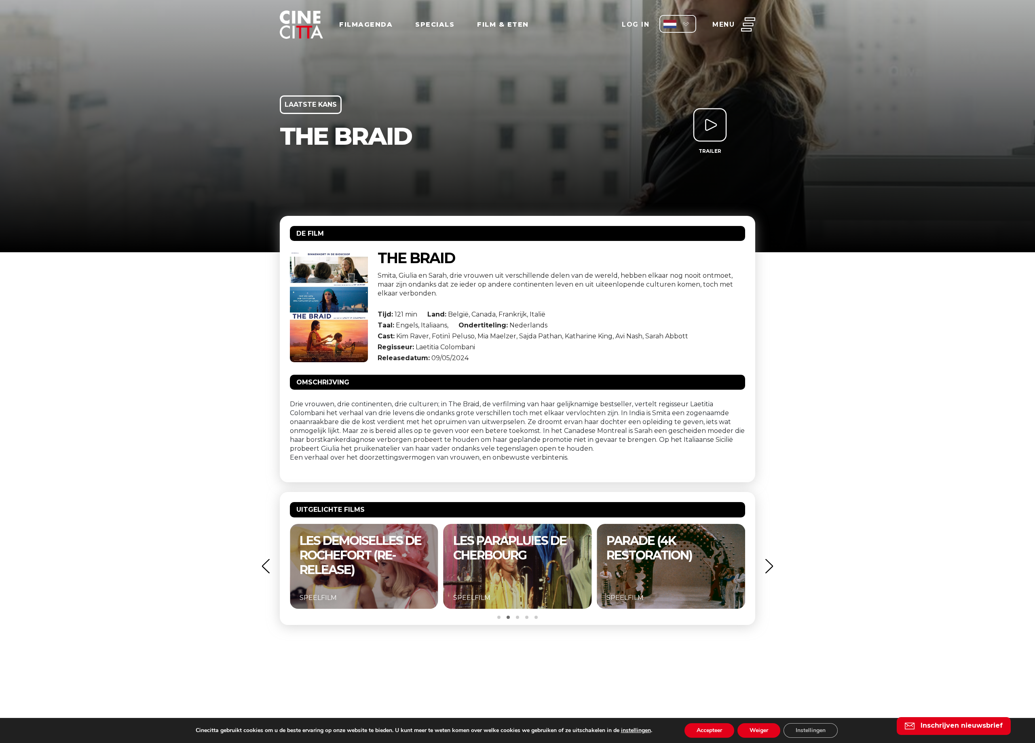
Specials (434, 24)
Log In (635, 24)
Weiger (759, 730)
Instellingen (811, 730)
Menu (723, 24)
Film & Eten (503, 24)
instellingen (636, 730)
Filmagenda (366, 24)
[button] (266, 566)
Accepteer (709, 730)
